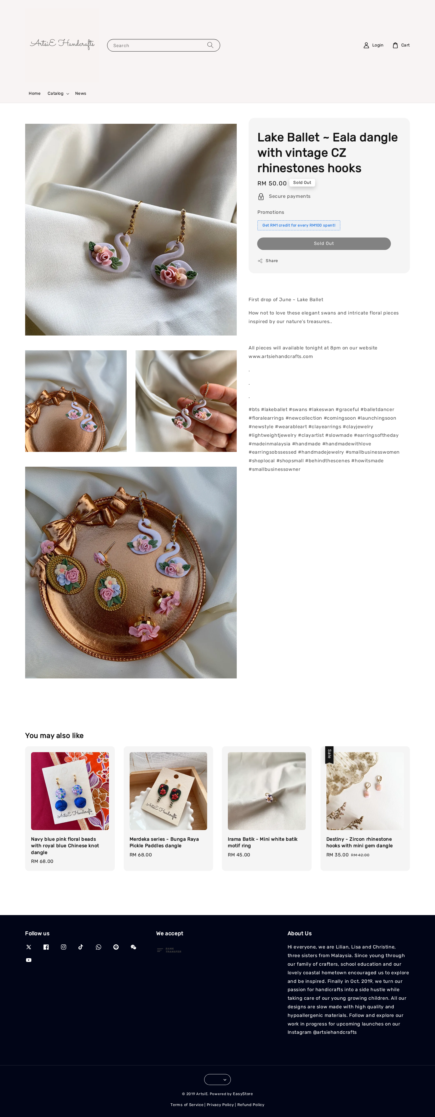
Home (35, 93)
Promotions (270, 212)
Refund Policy (251, 1104)
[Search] (210, 45)
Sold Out (324, 243)
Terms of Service (186, 1104)
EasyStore (243, 1094)
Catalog (55, 93)
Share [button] (272, 260)
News (80, 93)
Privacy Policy (220, 1104)
